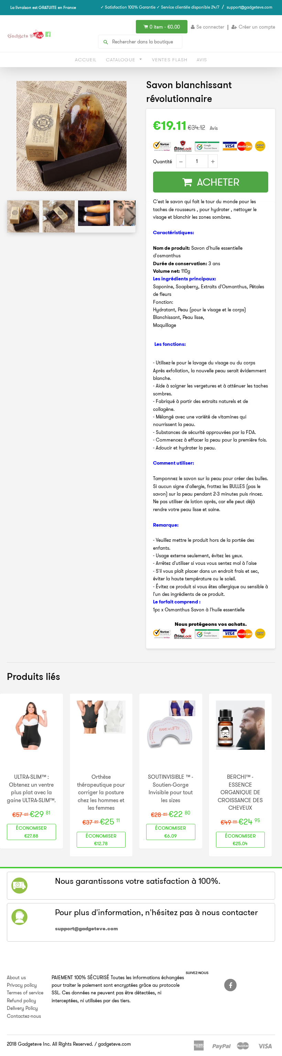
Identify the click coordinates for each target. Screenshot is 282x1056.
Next (130, 216)
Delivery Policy (22, 1008)
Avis (202, 59)
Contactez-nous (24, 1016)
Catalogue (121, 59)
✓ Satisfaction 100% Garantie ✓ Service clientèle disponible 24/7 (159, 7)
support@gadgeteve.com (249, 7)
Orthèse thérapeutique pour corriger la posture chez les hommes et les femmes (101, 792)
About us (16, 977)
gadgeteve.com (114, 1044)
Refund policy (21, 1000)
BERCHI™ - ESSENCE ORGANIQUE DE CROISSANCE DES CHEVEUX (240, 792)
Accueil (86, 59)
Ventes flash (169, 59)
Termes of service (25, 993)
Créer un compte (257, 27)
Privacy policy (22, 985)
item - (165, 27)
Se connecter (210, 27)
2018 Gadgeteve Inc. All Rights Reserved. (50, 1044)
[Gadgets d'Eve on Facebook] (230, 985)
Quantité (162, 161)
